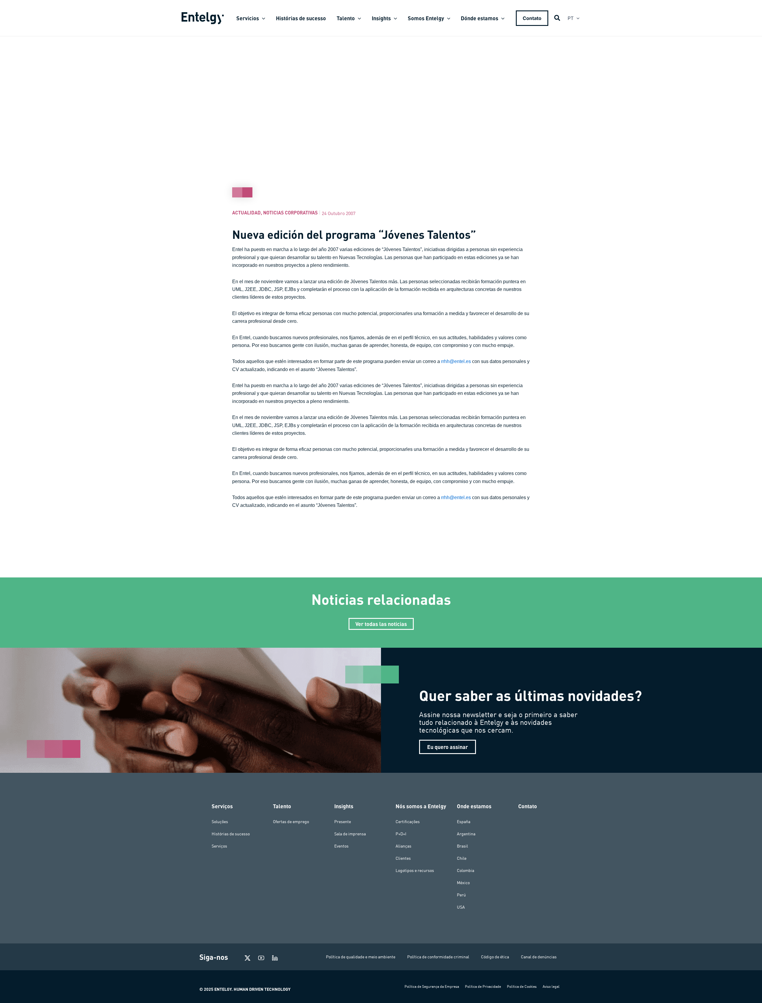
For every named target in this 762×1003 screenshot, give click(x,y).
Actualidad (246, 212)
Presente (342, 821)
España (463, 821)
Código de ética (495, 957)
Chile (461, 858)
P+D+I (401, 834)
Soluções (220, 821)
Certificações (408, 821)
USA (461, 907)
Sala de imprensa (350, 834)
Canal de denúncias (539, 957)
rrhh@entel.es (456, 361)
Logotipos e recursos (415, 870)
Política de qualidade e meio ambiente (360, 957)
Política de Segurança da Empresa (432, 986)
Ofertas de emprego (291, 821)
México (463, 882)
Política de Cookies (522, 986)
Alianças (403, 846)
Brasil (462, 846)
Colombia (465, 870)
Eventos (341, 846)
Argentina (466, 834)
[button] (262, 18)
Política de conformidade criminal (438, 957)
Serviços (219, 846)
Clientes (403, 858)
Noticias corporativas (290, 212)
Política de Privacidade (483, 986)
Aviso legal (551, 986)
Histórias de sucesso (231, 834)
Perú (461, 895)
